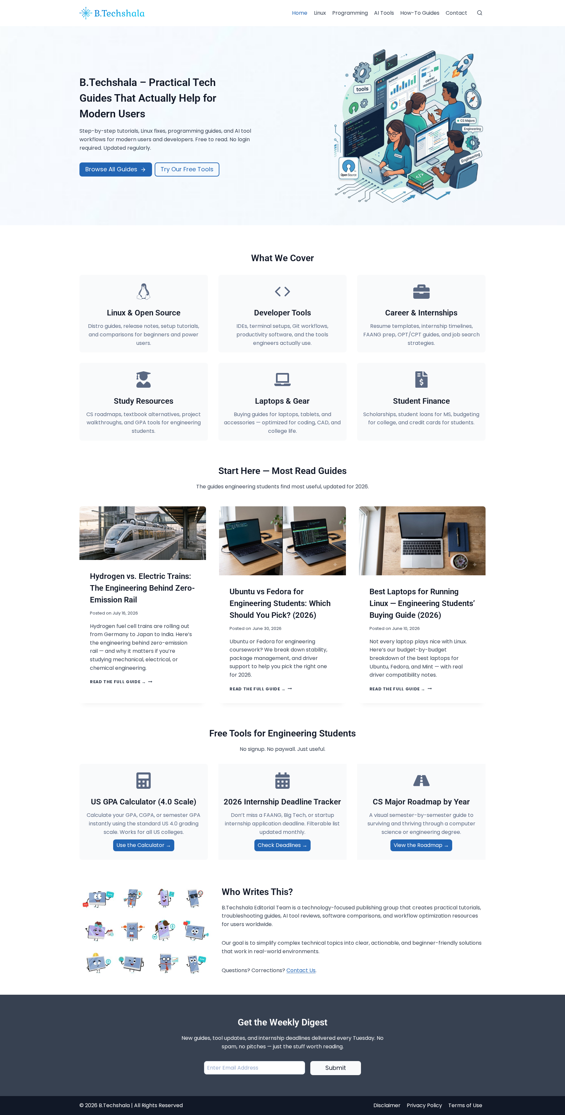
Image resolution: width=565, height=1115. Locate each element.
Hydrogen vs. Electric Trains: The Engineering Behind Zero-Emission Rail (142, 588)
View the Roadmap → (421, 845)
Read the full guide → (121, 681)
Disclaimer (387, 1105)
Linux (320, 13)
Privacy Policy (424, 1105)
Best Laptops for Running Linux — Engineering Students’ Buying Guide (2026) (422, 603)
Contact (456, 13)
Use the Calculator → (143, 845)
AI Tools (384, 13)
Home (299, 13)
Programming (350, 13)
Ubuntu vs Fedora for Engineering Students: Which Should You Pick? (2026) (280, 603)
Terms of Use (465, 1105)
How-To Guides (419, 13)
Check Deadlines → (282, 845)
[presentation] (142, 533)
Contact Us (301, 970)
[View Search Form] (480, 13)
